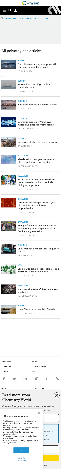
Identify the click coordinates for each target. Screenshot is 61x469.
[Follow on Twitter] (14, 378)
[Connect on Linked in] (25, 378)
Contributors (39, 366)
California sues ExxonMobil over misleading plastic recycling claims (36, 123)
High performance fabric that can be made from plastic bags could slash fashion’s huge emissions (37, 228)
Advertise (6, 366)
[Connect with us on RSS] (57, 378)
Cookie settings (21, 459)
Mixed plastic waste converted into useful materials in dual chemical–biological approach (36, 182)
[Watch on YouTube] (46, 378)
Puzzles (44, 18)
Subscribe (6, 362)
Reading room (32, 18)
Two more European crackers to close (37, 104)
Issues (34, 362)
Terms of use (38, 389)
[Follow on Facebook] (3, 378)
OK (21, 450)
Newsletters (10, 18)
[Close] (39, 413)
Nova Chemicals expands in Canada (36, 309)
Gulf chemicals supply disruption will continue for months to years (37, 65)
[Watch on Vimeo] (35, 378)
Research (23, 156)
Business (22, 61)
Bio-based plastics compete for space (37, 142)
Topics (4, 371)
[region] (21, 439)
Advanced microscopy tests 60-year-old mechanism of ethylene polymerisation (37, 205)
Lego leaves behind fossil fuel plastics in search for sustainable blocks (39, 270)
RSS (33, 371)
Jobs (21, 18)
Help (3, 389)
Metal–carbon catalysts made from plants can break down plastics (36, 161)
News (20, 265)
